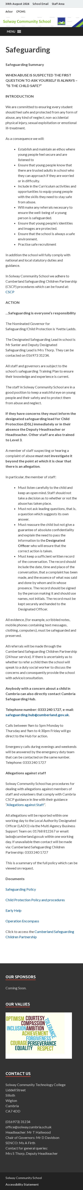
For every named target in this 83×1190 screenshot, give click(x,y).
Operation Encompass (22, 921)
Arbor (9, 11)
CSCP (10, 292)
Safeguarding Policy (21, 889)
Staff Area (58, 3)
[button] (11, 31)
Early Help (13, 910)
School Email (40, 3)
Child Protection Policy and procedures (35, 900)
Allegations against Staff (25, 805)
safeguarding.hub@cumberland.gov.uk (37, 715)
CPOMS (20, 11)
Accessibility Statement (22, 1184)
